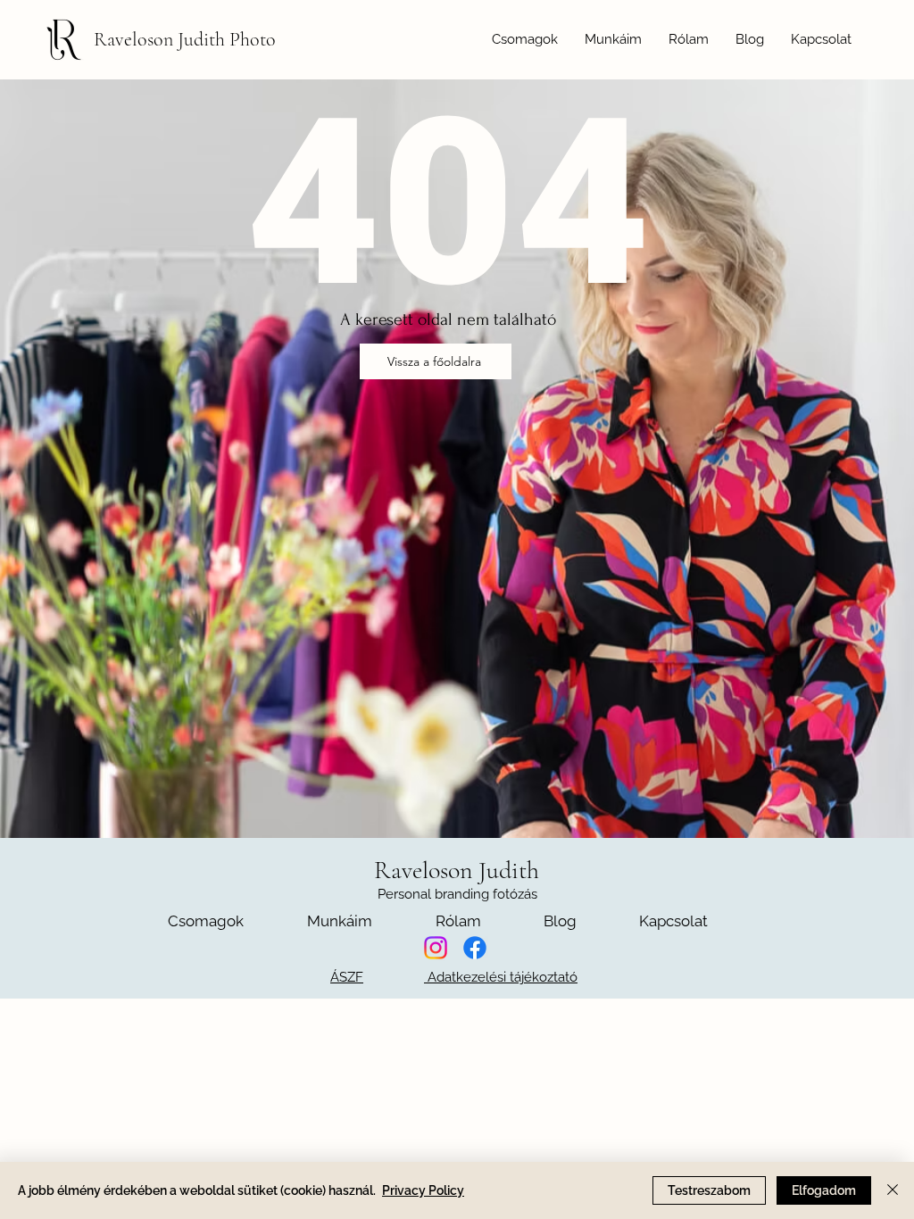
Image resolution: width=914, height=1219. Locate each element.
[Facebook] (475, 948)
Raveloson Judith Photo (185, 39)
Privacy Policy (423, 1190)
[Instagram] (435, 948)
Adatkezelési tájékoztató (500, 977)
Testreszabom (709, 1190)
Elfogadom (824, 1190)
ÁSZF (346, 977)
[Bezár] (892, 1190)
